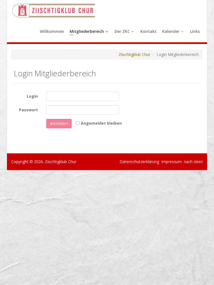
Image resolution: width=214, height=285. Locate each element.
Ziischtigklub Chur (134, 54)
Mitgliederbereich (87, 31)
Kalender (170, 31)
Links (195, 31)
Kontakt (148, 31)
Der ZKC (122, 31)
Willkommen (52, 31)
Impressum (171, 161)
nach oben (193, 161)
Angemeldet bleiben (101, 123)
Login (32, 96)
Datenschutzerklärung (139, 161)
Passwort (28, 109)
